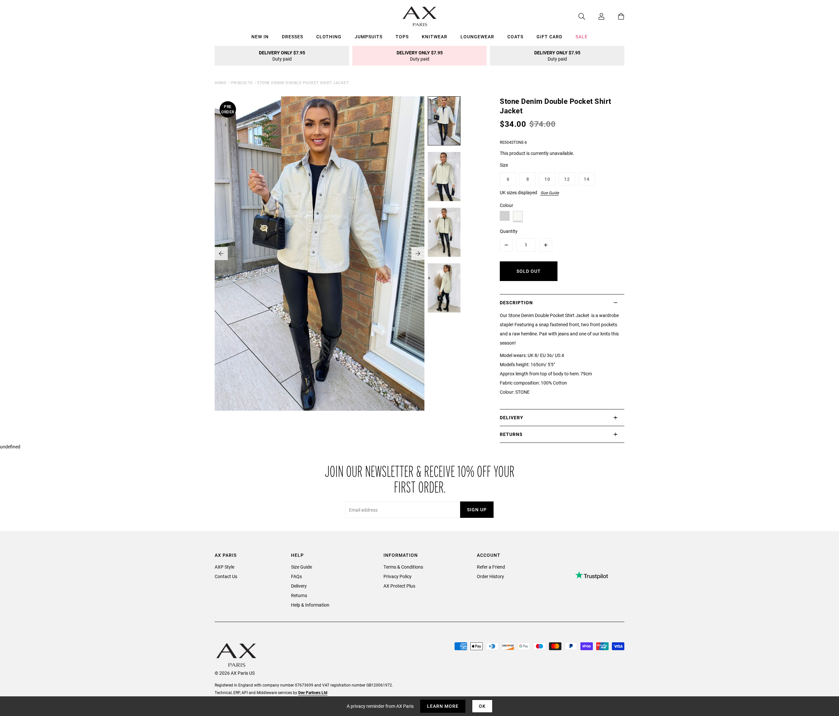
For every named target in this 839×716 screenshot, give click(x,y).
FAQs (296, 576)
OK (482, 706)
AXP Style (224, 567)
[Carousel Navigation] (319, 253)
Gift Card (549, 36)
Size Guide (549, 192)
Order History (490, 576)
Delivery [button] (511, 417)
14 (587, 179)
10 (547, 179)
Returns (299, 595)
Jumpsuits (368, 36)
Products (242, 82)
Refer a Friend (491, 567)
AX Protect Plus (399, 586)
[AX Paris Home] (420, 16)
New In (260, 36)
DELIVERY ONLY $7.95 (282, 55)
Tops (402, 36)
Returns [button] (511, 434)
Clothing (328, 36)
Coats (515, 36)
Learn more (443, 706)
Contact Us (226, 576)
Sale (582, 36)
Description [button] (516, 302)
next (417, 253)
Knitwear (434, 36)
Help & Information (310, 605)
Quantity (508, 231)
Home (220, 82)
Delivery (299, 586)
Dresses (292, 36)
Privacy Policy (397, 576)
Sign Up (477, 509)
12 (567, 179)
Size (504, 165)
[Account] (595, 16)
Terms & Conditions (403, 567)
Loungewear (477, 36)
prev (221, 253)
